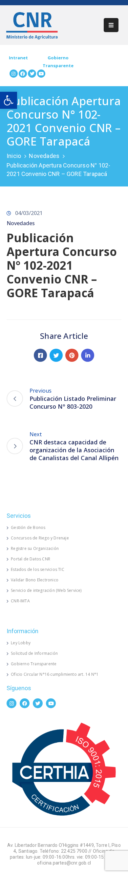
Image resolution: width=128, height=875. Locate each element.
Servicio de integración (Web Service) (46, 590)
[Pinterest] (71, 355)
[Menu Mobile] (111, 25)
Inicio (14, 155)
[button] (8, 100)
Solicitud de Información (34, 653)
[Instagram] (14, 73)
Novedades (44, 155)
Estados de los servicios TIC (37, 569)
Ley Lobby (21, 643)
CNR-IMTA (20, 601)
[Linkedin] (87, 355)
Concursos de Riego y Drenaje (40, 538)
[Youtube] (41, 73)
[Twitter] (32, 73)
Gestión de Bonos (28, 527)
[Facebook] (23, 73)
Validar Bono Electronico (34, 580)
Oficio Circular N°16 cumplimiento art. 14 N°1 (54, 674)
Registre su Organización (35, 548)
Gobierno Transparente (33, 664)
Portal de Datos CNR (30, 559)
